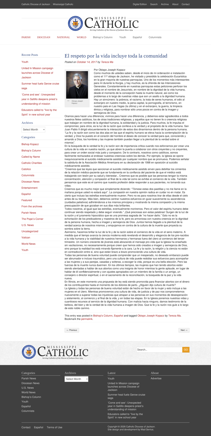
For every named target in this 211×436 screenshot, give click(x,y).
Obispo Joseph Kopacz (151, 315)
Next (184, 330)
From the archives (32, 206)
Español (137, 37)
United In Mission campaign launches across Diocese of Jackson (37, 73)
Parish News (29, 212)
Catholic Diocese (36, 4)
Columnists (155, 37)
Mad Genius (147, 429)
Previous (72, 330)
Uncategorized (30, 231)
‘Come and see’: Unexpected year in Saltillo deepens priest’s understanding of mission (39, 99)
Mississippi (63, 4)
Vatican (26, 237)
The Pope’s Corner (32, 219)
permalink (86, 319)
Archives (70, 373)
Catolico (26, 169)
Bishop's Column (103, 315)
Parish (26, 37)
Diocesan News (30, 181)
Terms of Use (54, 427)
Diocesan (43, 37)
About (175, 4)
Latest (111, 373)
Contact (185, 4)
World (81, 37)
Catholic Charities (32, 163)
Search (154, 4)
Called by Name (31, 156)
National (63, 37)
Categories (28, 373)
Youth (122, 37)
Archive (165, 4)
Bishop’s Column (103, 37)
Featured (27, 200)
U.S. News (28, 225)
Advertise (156, 378)
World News (28, 244)
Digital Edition (140, 4)
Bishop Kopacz (30, 144)
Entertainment (29, 188)
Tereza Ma (107, 62)
